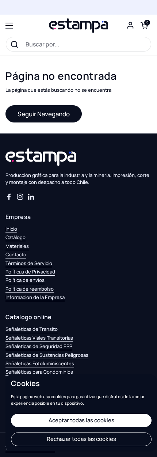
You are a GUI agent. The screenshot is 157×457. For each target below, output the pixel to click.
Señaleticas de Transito (31, 329)
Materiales (17, 246)
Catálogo (15, 237)
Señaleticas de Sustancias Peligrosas (46, 355)
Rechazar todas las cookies (81, 439)
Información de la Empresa (35, 297)
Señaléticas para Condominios (39, 372)
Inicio (11, 229)
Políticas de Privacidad (30, 271)
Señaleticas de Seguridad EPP (38, 346)
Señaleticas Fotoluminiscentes (39, 363)
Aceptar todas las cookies (81, 420)
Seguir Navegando (44, 114)
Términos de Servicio (28, 263)
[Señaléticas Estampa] (78, 25)
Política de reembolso (29, 289)
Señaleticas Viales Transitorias (39, 338)
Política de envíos (25, 280)
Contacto (15, 254)
